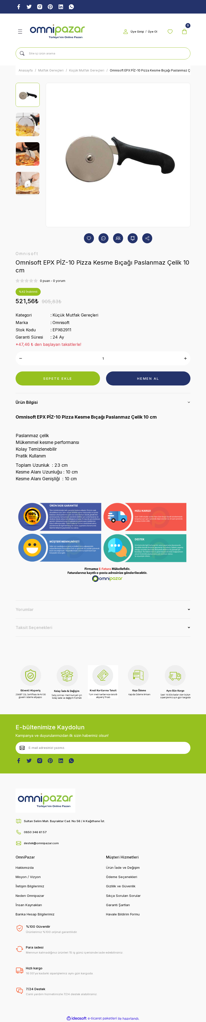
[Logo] (57, 32)
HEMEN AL (148, 378)
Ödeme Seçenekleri (121, 877)
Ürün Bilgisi (27, 402)
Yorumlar (25, 609)
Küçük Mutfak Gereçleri (75, 315)
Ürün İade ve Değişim (123, 868)
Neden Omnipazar (30, 896)
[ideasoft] (77, 1018)
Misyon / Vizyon (28, 877)
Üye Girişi (137, 31)
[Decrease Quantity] (21, 358)
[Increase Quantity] (185, 358)
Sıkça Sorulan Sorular (123, 896)
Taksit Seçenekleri (34, 627)
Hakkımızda (25, 868)
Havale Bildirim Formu (123, 914)
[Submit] (22, 748)
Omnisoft (61, 322)
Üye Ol (152, 31)
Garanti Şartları (118, 905)
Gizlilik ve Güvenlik (120, 886)
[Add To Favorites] (89, 238)
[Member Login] (126, 32)
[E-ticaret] (102, 1018)
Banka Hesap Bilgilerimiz (35, 914)
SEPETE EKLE (57, 378)
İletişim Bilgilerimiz (30, 886)
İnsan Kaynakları (29, 905)
